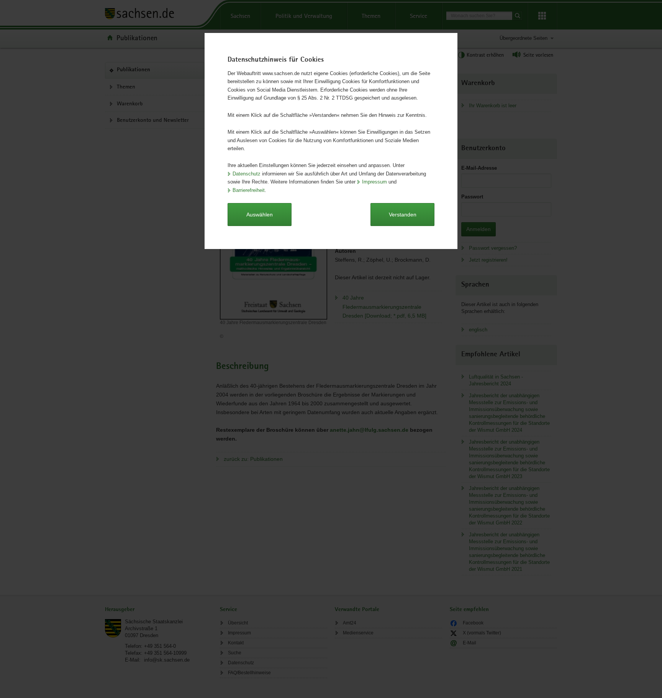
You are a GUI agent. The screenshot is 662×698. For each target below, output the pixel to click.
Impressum (374, 182)
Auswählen (259, 214)
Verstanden (402, 214)
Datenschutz (247, 174)
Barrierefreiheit (249, 190)
